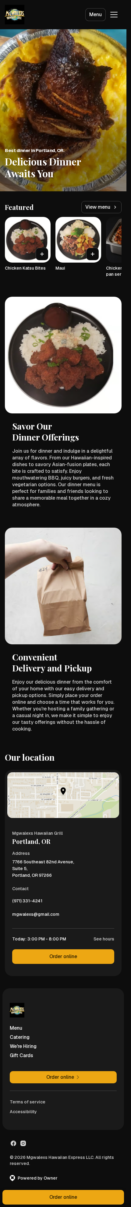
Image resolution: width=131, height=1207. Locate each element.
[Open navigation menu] (114, 15)
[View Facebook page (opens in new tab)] (13, 1143)
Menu (95, 14)
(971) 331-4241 (27, 902)
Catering (20, 1037)
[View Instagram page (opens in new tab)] (23, 1143)
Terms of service (27, 1102)
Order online (63, 956)
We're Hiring (23, 1046)
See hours (104, 939)
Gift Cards (21, 1055)
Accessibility (23, 1111)
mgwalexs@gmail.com (35, 915)
